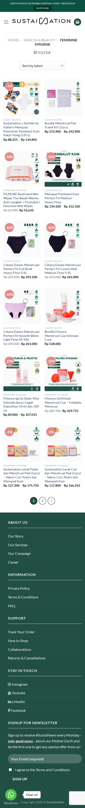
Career (13, 562)
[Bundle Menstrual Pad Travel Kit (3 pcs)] (63, 97)
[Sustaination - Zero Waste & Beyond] (41, 21)
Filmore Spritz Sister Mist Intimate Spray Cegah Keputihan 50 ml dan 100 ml (21, 404)
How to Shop (18, 640)
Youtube (18, 693)
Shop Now (42, 8)
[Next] (51, 501)
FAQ (11, 606)
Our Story (15, 536)
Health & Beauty (39, 40)
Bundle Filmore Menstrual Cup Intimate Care (61, 335)
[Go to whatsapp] (11, 794)
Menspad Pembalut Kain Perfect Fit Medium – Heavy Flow (62, 198)
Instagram (19, 684)
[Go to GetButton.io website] (11, 803)
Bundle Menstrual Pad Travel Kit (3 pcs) (60, 125)
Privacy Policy (19, 588)
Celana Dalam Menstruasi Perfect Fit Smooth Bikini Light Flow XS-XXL (21, 335)
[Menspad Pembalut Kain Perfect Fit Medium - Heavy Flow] (63, 168)
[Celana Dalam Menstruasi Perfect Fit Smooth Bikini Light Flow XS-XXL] (21, 306)
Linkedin (18, 701)
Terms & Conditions (23, 597)
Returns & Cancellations (27, 658)
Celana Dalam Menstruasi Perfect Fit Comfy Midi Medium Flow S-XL (63, 269)
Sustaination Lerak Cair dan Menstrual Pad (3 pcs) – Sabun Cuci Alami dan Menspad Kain (63, 475)
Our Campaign (19, 553)
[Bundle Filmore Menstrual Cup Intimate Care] (63, 306)
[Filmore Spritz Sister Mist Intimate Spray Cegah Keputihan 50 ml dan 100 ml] (21, 372)
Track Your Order (21, 632)
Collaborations (19, 649)
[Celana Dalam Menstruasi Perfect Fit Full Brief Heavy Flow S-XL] (21, 239)
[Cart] (77, 22)
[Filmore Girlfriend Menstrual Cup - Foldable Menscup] (63, 372)
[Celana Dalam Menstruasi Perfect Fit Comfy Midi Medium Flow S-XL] (63, 239)
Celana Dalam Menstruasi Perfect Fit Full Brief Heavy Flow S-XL (21, 269)
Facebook (18, 710)
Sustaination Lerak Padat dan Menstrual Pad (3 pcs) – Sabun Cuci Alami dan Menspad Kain (21, 475)
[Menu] (6, 21)
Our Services (18, 545)
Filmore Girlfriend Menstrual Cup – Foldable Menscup (63, 402)
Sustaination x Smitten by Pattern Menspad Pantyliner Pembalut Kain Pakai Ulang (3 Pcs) (21, 129)
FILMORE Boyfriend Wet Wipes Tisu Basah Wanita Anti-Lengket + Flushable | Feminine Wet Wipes (21, 200)
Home (13, 40)
